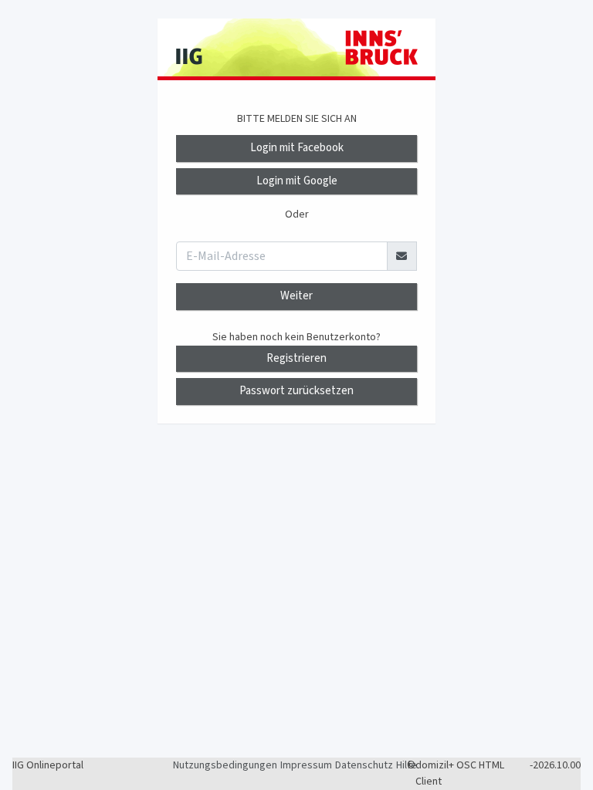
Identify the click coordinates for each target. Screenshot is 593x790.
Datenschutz (364, 765)
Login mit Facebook (297, 148)
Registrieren (296, 358)
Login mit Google (296, 181)
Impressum (306, 765)
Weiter (296, 296)
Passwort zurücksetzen (296, 391)
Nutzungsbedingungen (225, 765)
